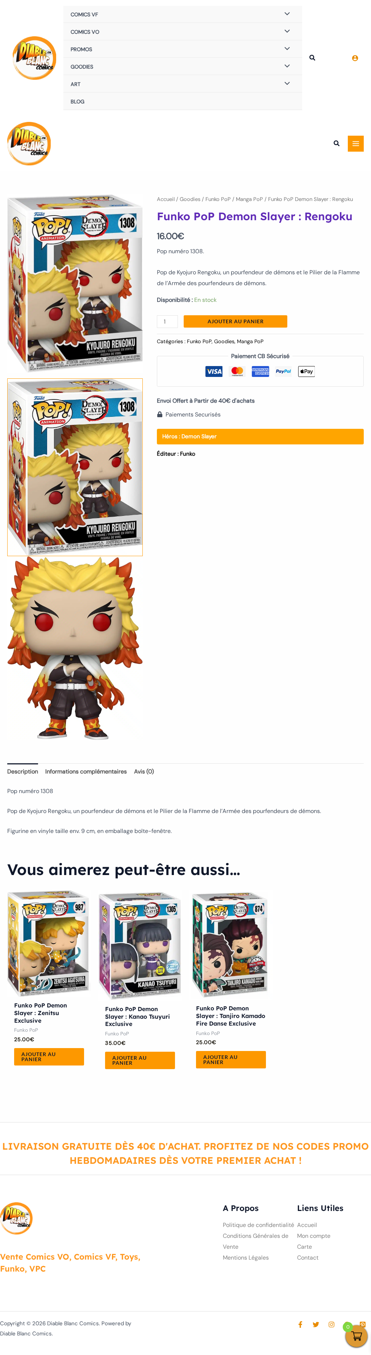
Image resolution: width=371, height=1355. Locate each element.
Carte (304, 1247)
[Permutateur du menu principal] (356, 144)
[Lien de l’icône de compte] (355, 58)
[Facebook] (300, 1324)
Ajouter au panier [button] (38, 1056)
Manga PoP (249, 199)
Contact (307, 1257)
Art (75, 84)
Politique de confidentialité (258, 1225)
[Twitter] (316, 1324)
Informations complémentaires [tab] (86, 771)
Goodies (82, 66)
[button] (312, 58)
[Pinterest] (362, 1324)
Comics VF (84, 14)
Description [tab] (22, 771)
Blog (77, 101)
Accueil (166, 199)
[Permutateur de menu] (285, 14)
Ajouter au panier (236, 321)
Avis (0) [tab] (144, 771)
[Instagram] (331, 1324)
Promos (81, 49)
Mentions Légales (246, 1257)
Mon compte (313, 1236)
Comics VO (85, 32)
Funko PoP (218, 199)
